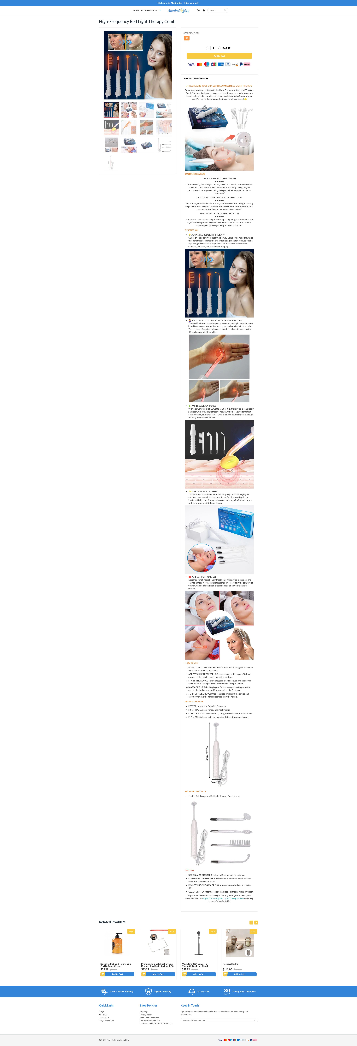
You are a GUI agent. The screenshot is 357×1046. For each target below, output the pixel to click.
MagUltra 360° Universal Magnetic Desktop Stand (154, 964)
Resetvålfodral (190, 963)
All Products (149, 10)
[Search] (225, 10)
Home (136, 10)
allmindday (124, 1040)
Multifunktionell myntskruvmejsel (232, 964)
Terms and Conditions (149, 1017)
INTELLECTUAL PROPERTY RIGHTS (156, 1023)
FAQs (101, 1011)
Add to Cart (117, 974)
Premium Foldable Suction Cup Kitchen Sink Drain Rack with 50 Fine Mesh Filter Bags (116, 966)
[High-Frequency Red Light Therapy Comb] (138, 65)
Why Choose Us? (106, 1020)
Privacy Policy (146, 1014)
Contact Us (104, 1017)
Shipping (143, 1011)
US (186, 38)
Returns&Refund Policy (150, 1020)
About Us (103, 1014)
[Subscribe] (254, 1020)
